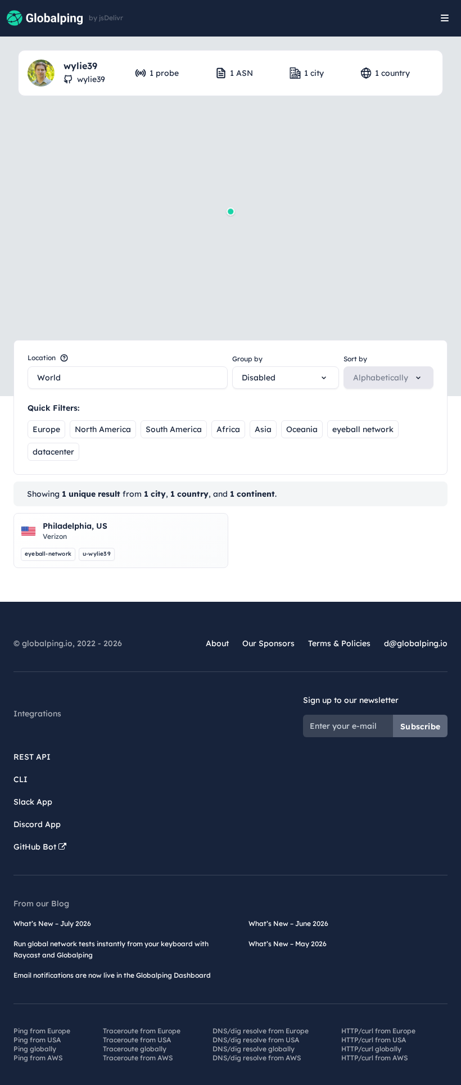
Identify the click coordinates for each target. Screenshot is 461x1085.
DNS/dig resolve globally (254, 1049)
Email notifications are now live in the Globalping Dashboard (112, 975)
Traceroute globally (134, 1049)
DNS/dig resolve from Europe (261, 1031)
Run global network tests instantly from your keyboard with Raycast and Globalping (111, 949)
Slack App (32, 802)
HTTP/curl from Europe (378, 1031)
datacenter (53, 452)
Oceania (302, 429)
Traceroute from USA (137, 1040)
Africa (228, 429)
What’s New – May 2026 (287, 943)
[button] (230, 211)
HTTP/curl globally (371, 1049)
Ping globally (34, 1049)
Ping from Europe (41, 1031)
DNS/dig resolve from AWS (257, 1058)
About (217, 643)
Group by (247, 359)
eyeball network (363, 429)
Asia (263, 429)
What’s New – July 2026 (52, 923)
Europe (46, 429)
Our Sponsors (268, 643)
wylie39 (91, 79)
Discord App (37, 824)
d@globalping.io (416, 643)
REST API (32, 757)
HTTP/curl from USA (373, 1040)
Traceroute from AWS (138, 1058)
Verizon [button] (55, 536)
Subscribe (420, 726)
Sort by (355, 359)
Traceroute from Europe (141, 1031)
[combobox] (128, 377)
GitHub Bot (35, 847)
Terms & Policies (339, 643)
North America (103, 429)
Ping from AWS (37, 1058)
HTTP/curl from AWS (374, 1058)
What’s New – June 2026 (288, 923)
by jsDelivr (106, 18)
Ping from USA (37, 1040)
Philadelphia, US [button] (75, 526)
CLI (20, 779)
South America (174, 429)
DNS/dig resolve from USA (256, 1040)
